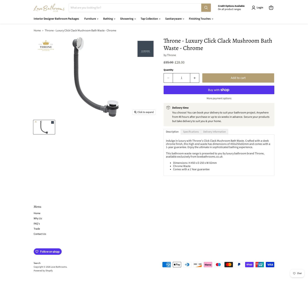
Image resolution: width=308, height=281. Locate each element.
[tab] (172, 132)
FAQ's (37, 224)
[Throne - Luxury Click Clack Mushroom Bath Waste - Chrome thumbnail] (44, 127)
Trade (37, 229)
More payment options (219, 98)
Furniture (90, 19)
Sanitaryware (173, 19)
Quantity (168, 70)
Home (37, 30)
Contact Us (40, 234)
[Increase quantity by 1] (194, 78)
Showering (127, 19)
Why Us (38, 218)
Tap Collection (149, 19)
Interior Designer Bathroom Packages (56, 19)
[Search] (206, 8)
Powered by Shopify (43, 270)
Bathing (108, 19)
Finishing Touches (200, 19)
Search (37, 263)
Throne (171, 55)
